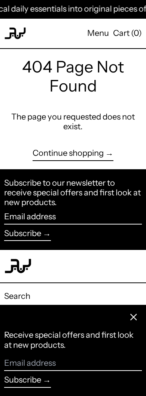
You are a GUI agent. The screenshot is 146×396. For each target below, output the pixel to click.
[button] (127, 33)
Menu (98, 33)
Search (17, 296)
